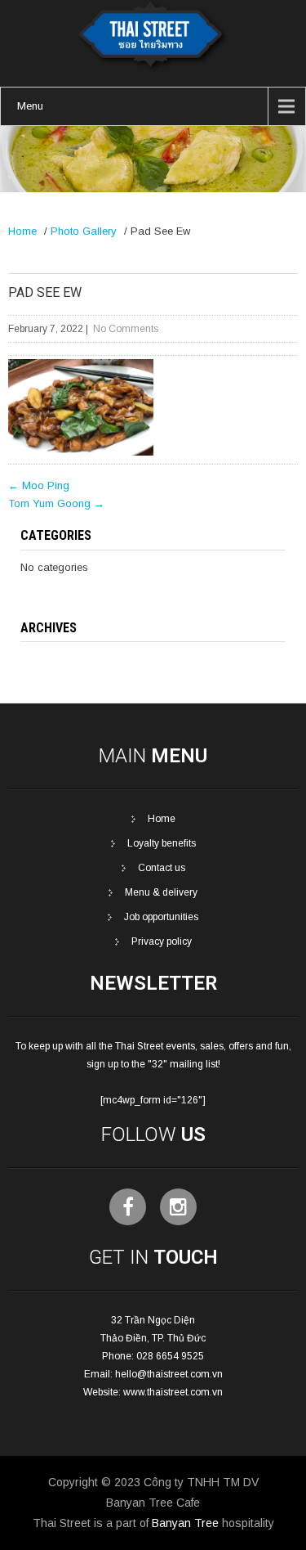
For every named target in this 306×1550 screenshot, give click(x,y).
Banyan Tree (185, 1523)
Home (22, 231)
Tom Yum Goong (56, 503)
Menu (30, 106)
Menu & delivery (161, 892)
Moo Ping (38, 485)
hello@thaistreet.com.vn (169, 1374)
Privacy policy (161, 941)
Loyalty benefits (161, 843)
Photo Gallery (84, 231)
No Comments (125, 329)
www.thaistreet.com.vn (173, 1392)
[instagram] (178, 1206)
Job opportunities (161, 917)
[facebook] (127, 1206)
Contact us (161, 868)
